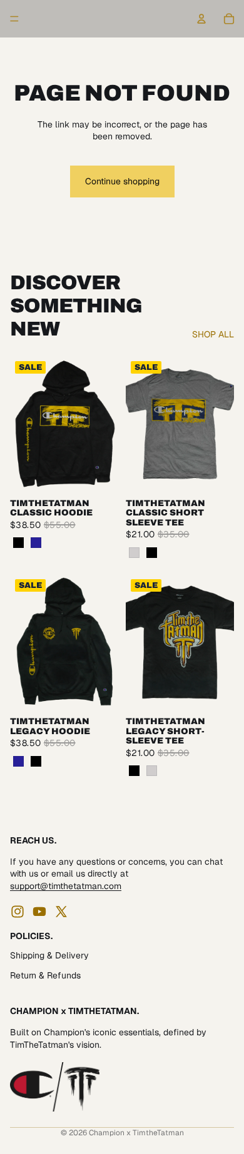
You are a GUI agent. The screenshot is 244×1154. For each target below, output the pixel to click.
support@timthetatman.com (65, 886)
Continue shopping (122, 181)
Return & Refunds (45, 975)
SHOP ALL (213, 334)
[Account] (201, 18)
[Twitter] (61, 910)
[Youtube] (39, 910)
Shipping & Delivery (49, 955)
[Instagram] (17, 910)
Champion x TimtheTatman (136, 1133)
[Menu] (14, 18)
